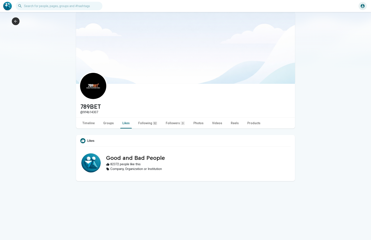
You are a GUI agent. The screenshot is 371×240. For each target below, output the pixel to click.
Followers (175, 123)
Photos (198, 123)
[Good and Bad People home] (7, 6)
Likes (126, 123)
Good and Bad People (135, 157)
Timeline (88, 123)
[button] (363, 6)
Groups (108, 123)
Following (147, 123)
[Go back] (16, 21)
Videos (217, 123)
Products (253, 123)
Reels (235, 123)
